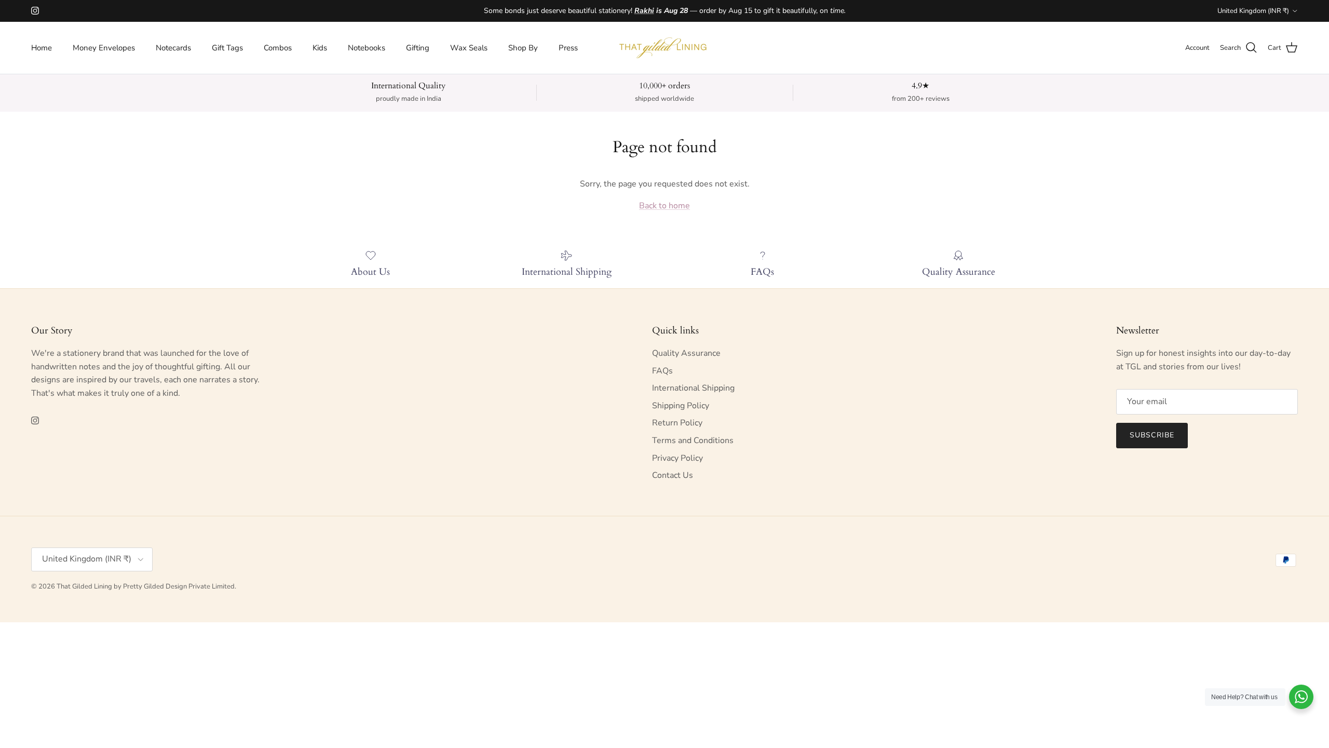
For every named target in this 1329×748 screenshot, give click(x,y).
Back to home (664, 205)
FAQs (662, 371)
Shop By (523, 48)
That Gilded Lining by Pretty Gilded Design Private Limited (146, 586)
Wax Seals (468, 48)
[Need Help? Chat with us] (1301, 697)
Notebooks (366, 48)
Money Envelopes (104, 48)
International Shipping (693, 388)
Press (568, 48)
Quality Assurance (686, 353)
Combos (278, 48)
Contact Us (672, 475)
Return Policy (677, 423)
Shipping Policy (680, 405)
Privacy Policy (677, 458)
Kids (320, 48)
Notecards (173, 48)
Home (41, 48)
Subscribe (1152, 435)
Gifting (417, 48)
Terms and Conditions (693, 440)
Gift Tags (227, 48)
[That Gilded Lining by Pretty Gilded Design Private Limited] (664, 47)
